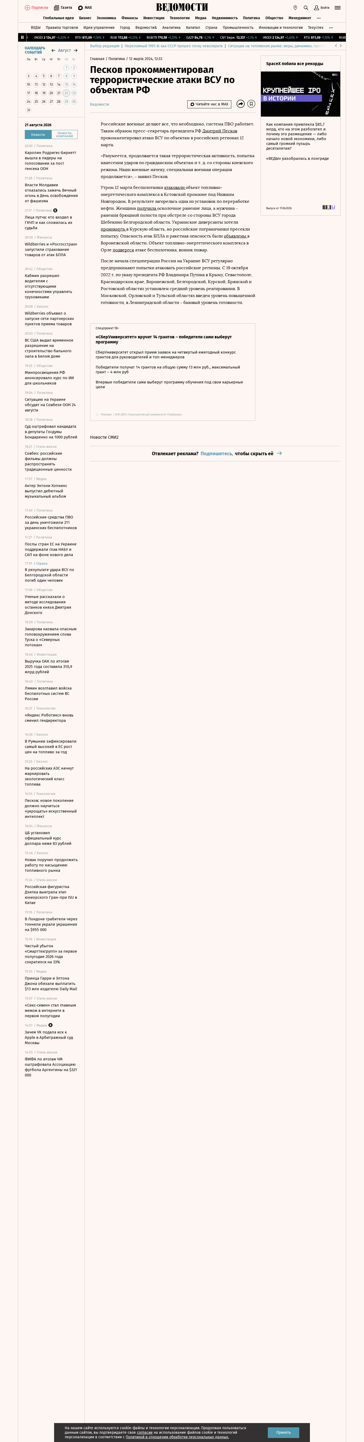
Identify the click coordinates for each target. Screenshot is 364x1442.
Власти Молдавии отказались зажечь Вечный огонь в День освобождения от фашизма (51, 193)
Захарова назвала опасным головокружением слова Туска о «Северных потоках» (50, 637)
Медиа (201, 18)
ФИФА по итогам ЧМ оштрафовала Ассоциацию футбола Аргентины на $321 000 (51, 1067)
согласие (145, 1432)
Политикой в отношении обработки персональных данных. (177, 1437)
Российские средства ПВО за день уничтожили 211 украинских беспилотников (51, 522)
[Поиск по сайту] (306, 7)
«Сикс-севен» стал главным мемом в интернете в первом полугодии (50, 1010)
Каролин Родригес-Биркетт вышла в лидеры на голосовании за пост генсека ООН (50, 160)
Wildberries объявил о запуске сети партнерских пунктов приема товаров (49, 318)
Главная (98, 59)
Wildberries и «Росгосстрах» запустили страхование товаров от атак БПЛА (51, 249)
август (64, 50)
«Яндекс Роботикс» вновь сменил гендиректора (49, 718)
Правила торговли (62, 27)
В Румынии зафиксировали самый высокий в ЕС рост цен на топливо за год (50, 746)
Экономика (106, 18)
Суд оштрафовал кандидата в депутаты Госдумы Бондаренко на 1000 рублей (51, 431)
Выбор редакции (104, 46)
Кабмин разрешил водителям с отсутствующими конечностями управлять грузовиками (48, 286)
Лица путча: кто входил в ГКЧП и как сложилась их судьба (48, 222)
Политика (251, 18)
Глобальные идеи (58, 18)
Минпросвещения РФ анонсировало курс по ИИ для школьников (49, 378)
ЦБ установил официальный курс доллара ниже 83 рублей (48, 838)
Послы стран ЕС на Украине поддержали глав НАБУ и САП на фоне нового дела (50, 549)
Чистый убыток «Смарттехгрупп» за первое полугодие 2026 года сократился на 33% (51, 954)
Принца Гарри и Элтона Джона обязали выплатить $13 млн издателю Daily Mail (51, 983)
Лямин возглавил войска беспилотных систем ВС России (48, 693)
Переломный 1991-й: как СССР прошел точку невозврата (174, 46)
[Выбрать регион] (295, 7)
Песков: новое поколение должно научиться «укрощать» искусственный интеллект (51, 808)
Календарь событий (35, 50)
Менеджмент (300, 18)
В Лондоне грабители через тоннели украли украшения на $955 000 (51, 924)
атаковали (175, 187)
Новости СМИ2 (104, 437)
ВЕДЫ (36, 27)
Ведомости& (146, 27)
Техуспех (315, 27)
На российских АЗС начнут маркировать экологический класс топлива (49, 776)
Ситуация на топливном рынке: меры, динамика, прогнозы (279, 46)
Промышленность (238, 27)
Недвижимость (225, 18)
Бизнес (85, 18)
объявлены (235, 236)
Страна (211, 27)
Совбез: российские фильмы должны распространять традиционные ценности (48, 461)
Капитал (193, 27)
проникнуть (113, 229)
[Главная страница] (182, 8)
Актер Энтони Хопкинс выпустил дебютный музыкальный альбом (46, 491)
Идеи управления (99, 27)
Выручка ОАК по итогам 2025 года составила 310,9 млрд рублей (48, 666)
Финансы (130, 18)
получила (147, 208)
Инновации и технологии (281, 27)
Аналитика (171, 27)
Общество (274, 18)
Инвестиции (153, 18)
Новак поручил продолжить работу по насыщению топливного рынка (51, 865)
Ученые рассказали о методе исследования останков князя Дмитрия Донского (48, 604)
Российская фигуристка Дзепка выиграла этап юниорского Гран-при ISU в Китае (51, 894)
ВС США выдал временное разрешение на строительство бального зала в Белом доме (49, 348)
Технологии (180, 18)
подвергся (123, 249)
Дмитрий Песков (219, 130)
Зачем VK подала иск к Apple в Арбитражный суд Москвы (49, 1037)
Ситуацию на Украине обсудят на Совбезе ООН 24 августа (50, 405)
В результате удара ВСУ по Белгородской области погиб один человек (49, 575)
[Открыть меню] (338, 8)
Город (125, 27)
